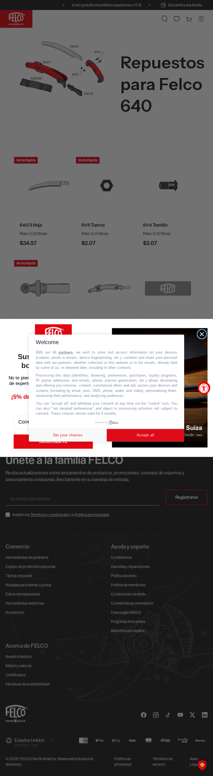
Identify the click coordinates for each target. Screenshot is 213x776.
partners (66, 352)
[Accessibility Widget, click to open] (204, 388)
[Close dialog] (201, 334)
